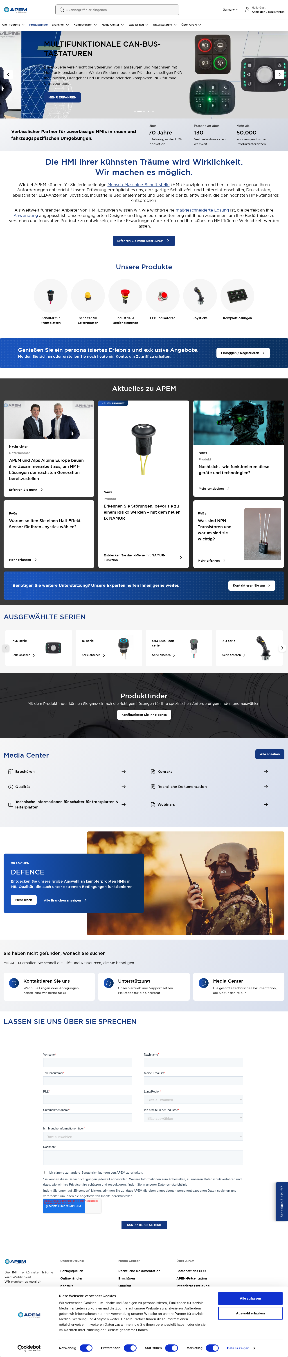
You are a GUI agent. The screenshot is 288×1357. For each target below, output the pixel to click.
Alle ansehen (270, 754)
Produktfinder (38, 25)
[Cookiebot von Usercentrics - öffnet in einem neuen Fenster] (29, 1348)
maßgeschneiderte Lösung (202, 210)
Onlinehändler (71, 1278)
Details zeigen (238, 1348)
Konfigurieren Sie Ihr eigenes (144, 715)
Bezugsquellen (71, 1271)
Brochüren (126, 1278)
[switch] (130, 1348)
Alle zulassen (250, 1298)
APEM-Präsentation (191, 1278)
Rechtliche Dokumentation (139, 1271)
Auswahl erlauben (250, 1313)
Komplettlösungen (237, 318)
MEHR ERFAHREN (37, 97)
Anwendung (26, 215)
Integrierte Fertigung (192, 1286)
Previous (5, 648)
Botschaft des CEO (191, 1271)
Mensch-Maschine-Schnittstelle (139, 184)
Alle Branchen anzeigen (62, 900)
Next (282, 648)
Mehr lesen (23, 900)
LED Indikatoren (163, 318)
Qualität (124, 1286)
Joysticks (200, 318)
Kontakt (66, 1286)
